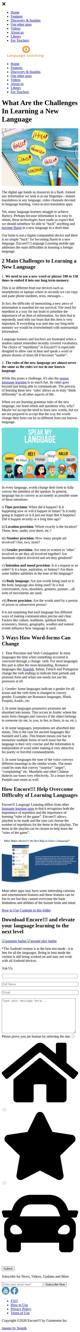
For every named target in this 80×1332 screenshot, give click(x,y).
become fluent (12, 228)
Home (15, 12)
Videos (15, 28)
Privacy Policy (21, 1309)
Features (16, 16)
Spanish (28, 669)
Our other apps (21, 24)
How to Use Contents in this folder (26, 910)
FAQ (14, 1301)
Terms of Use (20, 1313)
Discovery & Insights (25, 20)
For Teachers (20, 40)
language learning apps (18, 808)
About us (17, 32)
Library (16, 36)
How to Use (19, 1305)
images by (14, 1328)
